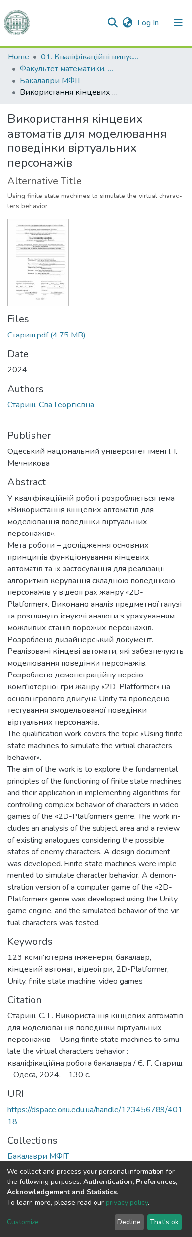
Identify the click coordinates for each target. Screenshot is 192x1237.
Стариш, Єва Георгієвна (50, 404)
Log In (148, 22)
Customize (23, 1222)
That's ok (164, 1222)
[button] (127, 22)
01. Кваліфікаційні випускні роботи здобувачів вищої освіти (90, 57)
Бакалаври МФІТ (50, 80)
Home (18, 57)
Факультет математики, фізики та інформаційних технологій (69, 68)
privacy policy (127, 1202)
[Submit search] (112, 22)
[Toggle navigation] (178, 22)
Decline (129, 1222)
